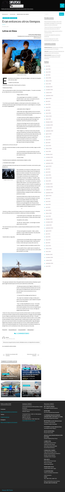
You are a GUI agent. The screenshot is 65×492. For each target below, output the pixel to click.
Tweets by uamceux (5, 417)
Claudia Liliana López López (28, 395)
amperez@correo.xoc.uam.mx (28, 420)
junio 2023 (48, 172)
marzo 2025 (48, 113)
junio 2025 (48, 104)
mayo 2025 (48, 107)
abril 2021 (48, 242)
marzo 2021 (48, 245)
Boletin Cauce (6, 387)
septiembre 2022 (49, 192)
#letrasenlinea (30, 329)
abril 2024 (48, 142)
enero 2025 (48, 119)
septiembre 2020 (49, 263)
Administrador (5, 378)
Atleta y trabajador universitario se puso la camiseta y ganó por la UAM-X (31, 390)
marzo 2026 (48, 77)
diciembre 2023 (49, 154)
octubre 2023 (49, 160)
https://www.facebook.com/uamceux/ (9, 411)
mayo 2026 (48, 72)
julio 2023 (48, 169)
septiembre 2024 (49, 130)
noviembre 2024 (49, 125)
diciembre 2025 (49, 86)
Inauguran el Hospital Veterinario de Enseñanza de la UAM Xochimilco (52, 57)
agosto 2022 (48, 195)
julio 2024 (48, 136)
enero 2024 (48, 151)
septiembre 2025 (49, 95)
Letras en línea (26, 385)
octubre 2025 (49, 92)
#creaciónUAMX (21, 329)
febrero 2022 (49, 213)
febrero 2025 (49, 116)
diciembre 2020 (49, 254)
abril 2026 (48, 74)
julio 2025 (48, 101)
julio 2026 (48, 66)
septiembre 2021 (49, 228)
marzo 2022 (48, 210)
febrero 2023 (49, 177)
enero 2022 (48, 216)
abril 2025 (48, 110)
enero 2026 (48, 83)
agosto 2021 (48, 230)
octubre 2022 (49, 189)
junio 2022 (48, 201)
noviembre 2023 (49, 157)
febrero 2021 (49, 248)
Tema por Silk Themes (7, 490)
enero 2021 (48, 251)
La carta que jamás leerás (9, 376)
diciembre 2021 (49, 219)
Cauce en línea (12, 14)
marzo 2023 (48, 175)
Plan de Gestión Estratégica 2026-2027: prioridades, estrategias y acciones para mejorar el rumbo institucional (53, 23)
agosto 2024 (48, 133)
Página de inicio (5, 14)
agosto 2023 (48, 166)
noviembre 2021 (49, 222)
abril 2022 (48, 207)
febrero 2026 (49, 80)
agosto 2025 (48, 98)
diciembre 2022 (49, 183)
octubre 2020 (49, 260)
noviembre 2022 (49, 186)
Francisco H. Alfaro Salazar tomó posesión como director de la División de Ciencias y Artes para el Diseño (31, 373)
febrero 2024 (49, 148)
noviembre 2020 (49, 257)
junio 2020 (48, 266)
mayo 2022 (48, 204)
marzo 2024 (48, 145)
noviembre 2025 (49, 89)
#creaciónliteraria (12, 329)
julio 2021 (48, 233)
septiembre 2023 (49, 163)
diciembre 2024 (49, 122)
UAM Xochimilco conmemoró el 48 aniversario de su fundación (10, 391)
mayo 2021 (48, 239)
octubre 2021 (49, 225)
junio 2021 (48, 236)
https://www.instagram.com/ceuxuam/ (9, 422)
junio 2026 (48, 69)
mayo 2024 (48, 139)
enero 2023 (48, 180)
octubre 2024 (49, 127)
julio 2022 (48, 198)
